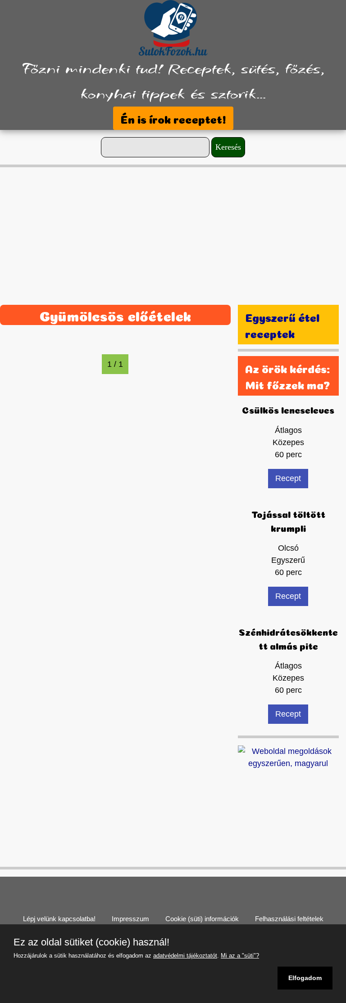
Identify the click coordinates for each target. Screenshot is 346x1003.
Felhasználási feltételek (289, 919)
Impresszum (130, 919)
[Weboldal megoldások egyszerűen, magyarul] (288, 756)
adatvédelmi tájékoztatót (185, 955)
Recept (288, 478)
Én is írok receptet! (173, 118)
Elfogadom (305, 977)
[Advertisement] (173, 230)
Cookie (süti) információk (202, 919)
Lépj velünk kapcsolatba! (59, 919)
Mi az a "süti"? (240, 955)
